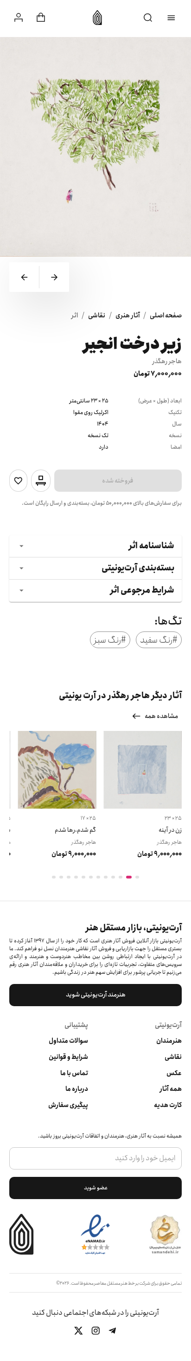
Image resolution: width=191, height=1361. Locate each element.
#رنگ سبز (110, 640)
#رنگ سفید (159, 640)
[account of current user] (171, 17)
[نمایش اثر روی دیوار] (41, 481)
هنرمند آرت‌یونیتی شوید (96, 995)
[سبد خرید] (41, 17)
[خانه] (94, 17)
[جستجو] (148, 17)
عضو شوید (96, 1187)
